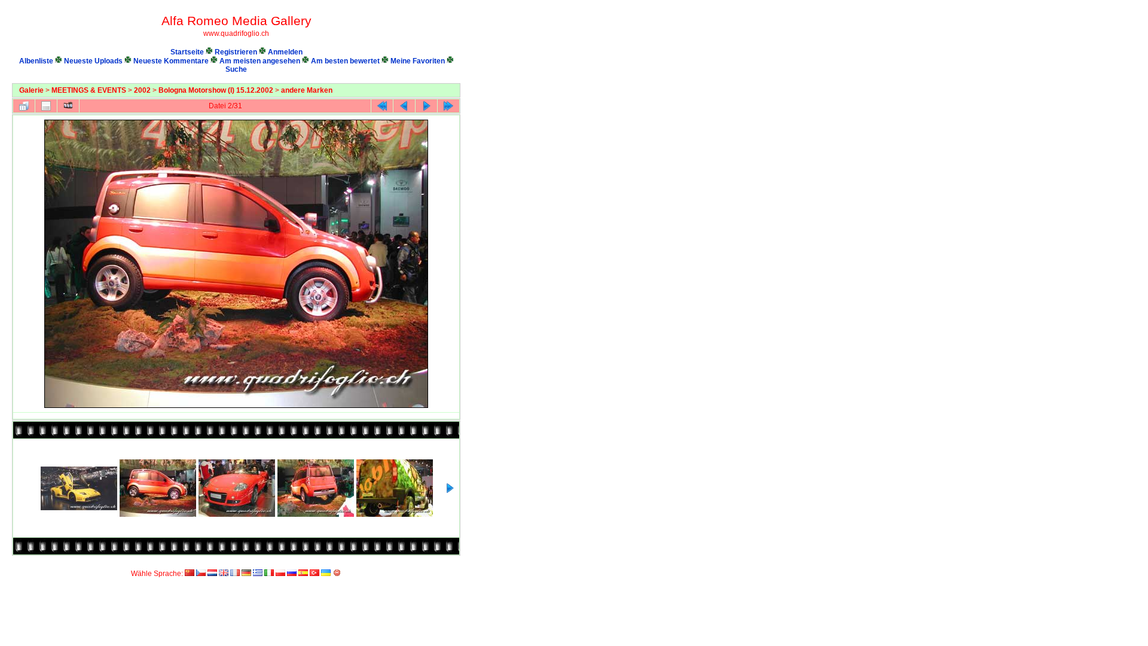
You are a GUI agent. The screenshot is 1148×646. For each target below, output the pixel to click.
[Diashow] (68, 105)
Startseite (187, 52)
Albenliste (36, 61)
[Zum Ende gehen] (448, 105)
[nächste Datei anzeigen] (426, 105)
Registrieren (236, 52)
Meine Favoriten (417, 61)
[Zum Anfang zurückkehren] (382, 105)
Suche (236, 69)
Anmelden (285, 52)
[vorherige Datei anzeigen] (404, 105)
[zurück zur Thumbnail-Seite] (24, 105)
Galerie (31, 90)
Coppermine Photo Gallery (446, 562)
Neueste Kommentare (171, 61)
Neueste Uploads (93, 61)
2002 (142, 90)
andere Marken (306, 90)
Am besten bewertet (345, 61)
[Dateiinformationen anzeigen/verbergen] (46, 105)
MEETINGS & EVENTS (88, 90)
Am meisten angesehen (259, 61)
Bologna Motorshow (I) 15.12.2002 (215, 90)
